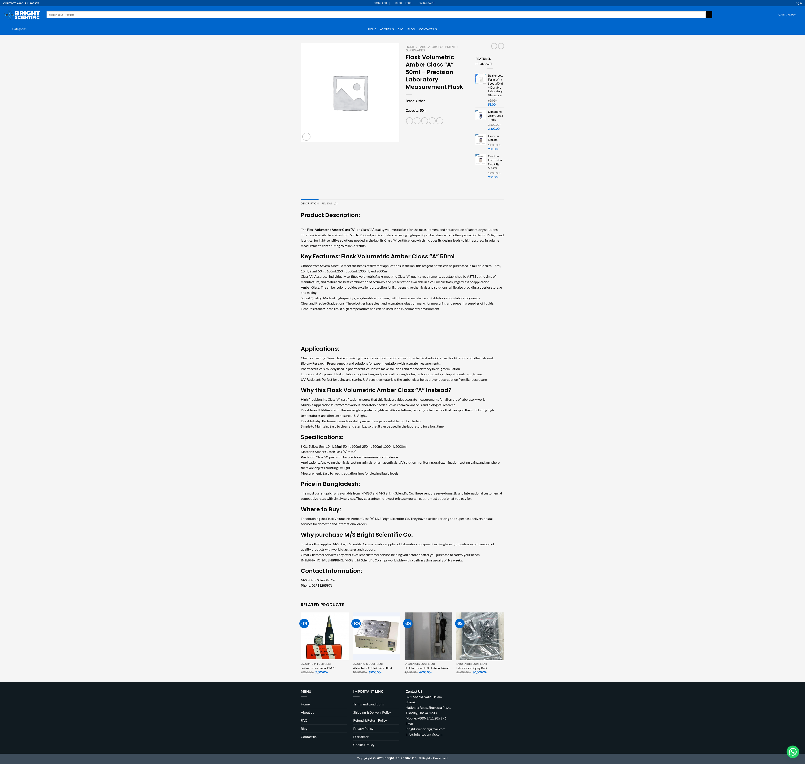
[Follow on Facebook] (780, 3)
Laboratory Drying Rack (471, 668)
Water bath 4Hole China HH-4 (372, 668)
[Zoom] (306, 137)
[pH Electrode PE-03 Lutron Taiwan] (428, 636)
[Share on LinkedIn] (439, 120)
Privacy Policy (363, 728)
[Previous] (301, 647)
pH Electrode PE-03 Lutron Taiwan (427, 668)
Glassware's (415, 50)
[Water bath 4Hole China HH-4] (376, 636)
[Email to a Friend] (424, 120)
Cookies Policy (363, 745)
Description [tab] (310, 203)
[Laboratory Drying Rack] (480, 636)
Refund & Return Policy (370, 720)
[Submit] (709, 14)
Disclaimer (361, 737)
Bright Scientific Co (384, 535)
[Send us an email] (784, 3)
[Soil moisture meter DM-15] (325, 636)
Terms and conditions (368, 704)
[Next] (504, 647)
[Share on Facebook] (409, 120)
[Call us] (788, 3)
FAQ (401, 29)
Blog (411, 29)
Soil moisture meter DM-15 (318, 668)
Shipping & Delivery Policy (372, 712)
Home (372, 29)
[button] (793, 752)
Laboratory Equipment (437, 46)
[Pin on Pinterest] (432, 120)
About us (387, 29)
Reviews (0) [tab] (330, 203)
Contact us (428, 29)
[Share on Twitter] (417, 120)
